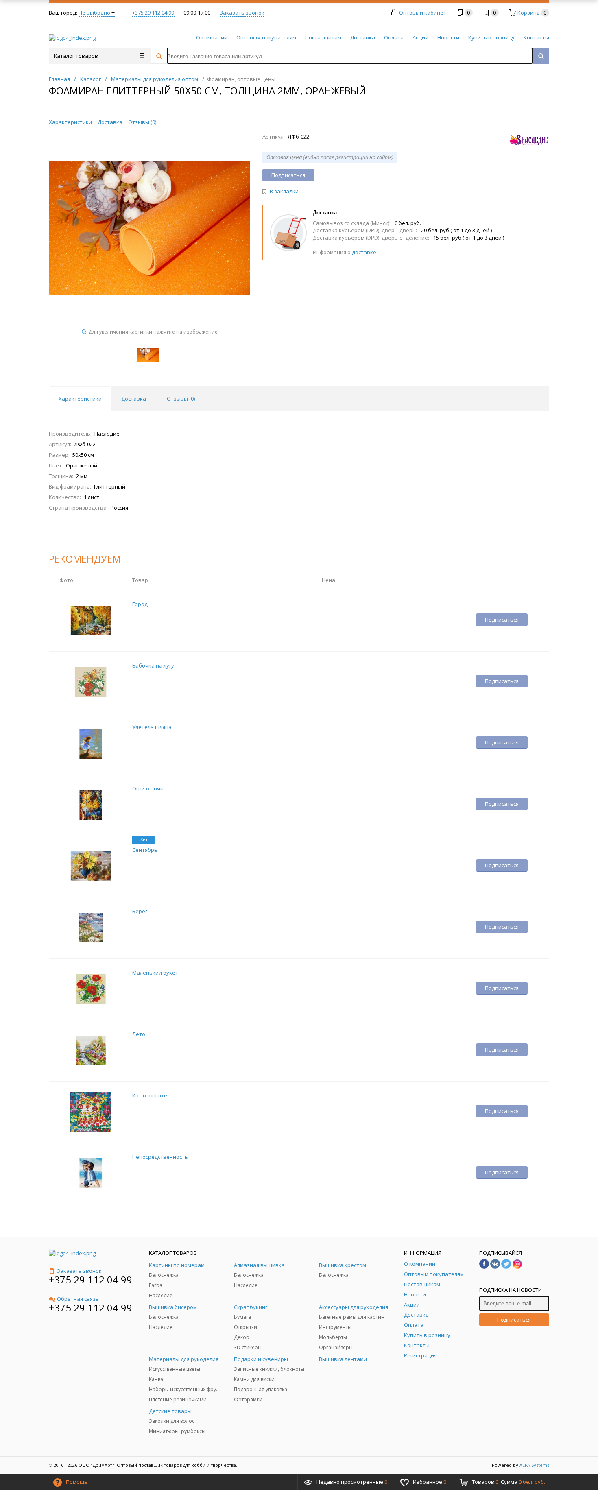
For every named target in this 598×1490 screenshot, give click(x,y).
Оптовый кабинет (422, 12)
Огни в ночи (148, 788)
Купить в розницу (491, 37)
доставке (364, 252)
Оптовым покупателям (266, 37)
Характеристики (70, 122)
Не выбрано (94, 12)
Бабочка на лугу (153, 665)
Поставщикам (323, 37)
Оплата (394, 37)
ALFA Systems (534, 1465)
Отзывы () (142, 122)
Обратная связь (78, 1298)
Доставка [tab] (133, 398)
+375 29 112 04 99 (153, 12)
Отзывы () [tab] (181, 398)
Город (140, 604)
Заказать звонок (242, 12)
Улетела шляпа (152, 727)
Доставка (362, 37)
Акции (420, 37)
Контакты (536, 37)
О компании (211, 37)
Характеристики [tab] (80, 398)
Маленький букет (155, 972)
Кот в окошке (149, 1095)
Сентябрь (144, 849)
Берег (139, 911)
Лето (138, 1034)
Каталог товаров (76, 55)
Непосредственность (160, 1157)
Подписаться (514, 1319)
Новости (448, 37)
